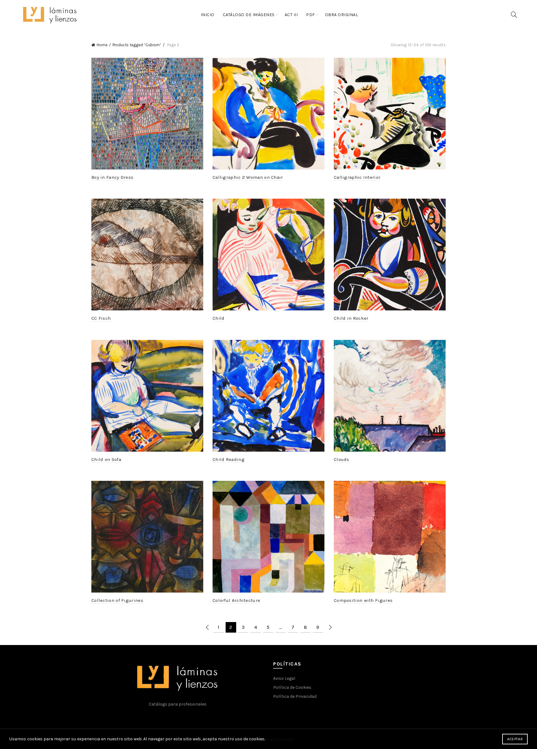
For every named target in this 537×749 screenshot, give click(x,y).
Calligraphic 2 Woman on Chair (248, 177)
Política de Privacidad (295, 696)
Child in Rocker (351, 318)
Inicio (207, 14)
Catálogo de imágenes (249, 14)
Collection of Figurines (117, 600)
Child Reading (229, 459)
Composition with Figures (363, 600)
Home (102, 45)
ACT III (291, 14)
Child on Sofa (106, 459)
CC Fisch (101, 318)
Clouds (341, 459)
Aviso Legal (284, 678)
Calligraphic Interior (357, 177)
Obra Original (341, 14)
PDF (310, 14)
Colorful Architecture (236, 600)
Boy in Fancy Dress (112, 177)
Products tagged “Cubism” (136, 45)
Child (219, 318)
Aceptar (515, 739)
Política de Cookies (292, 687)
